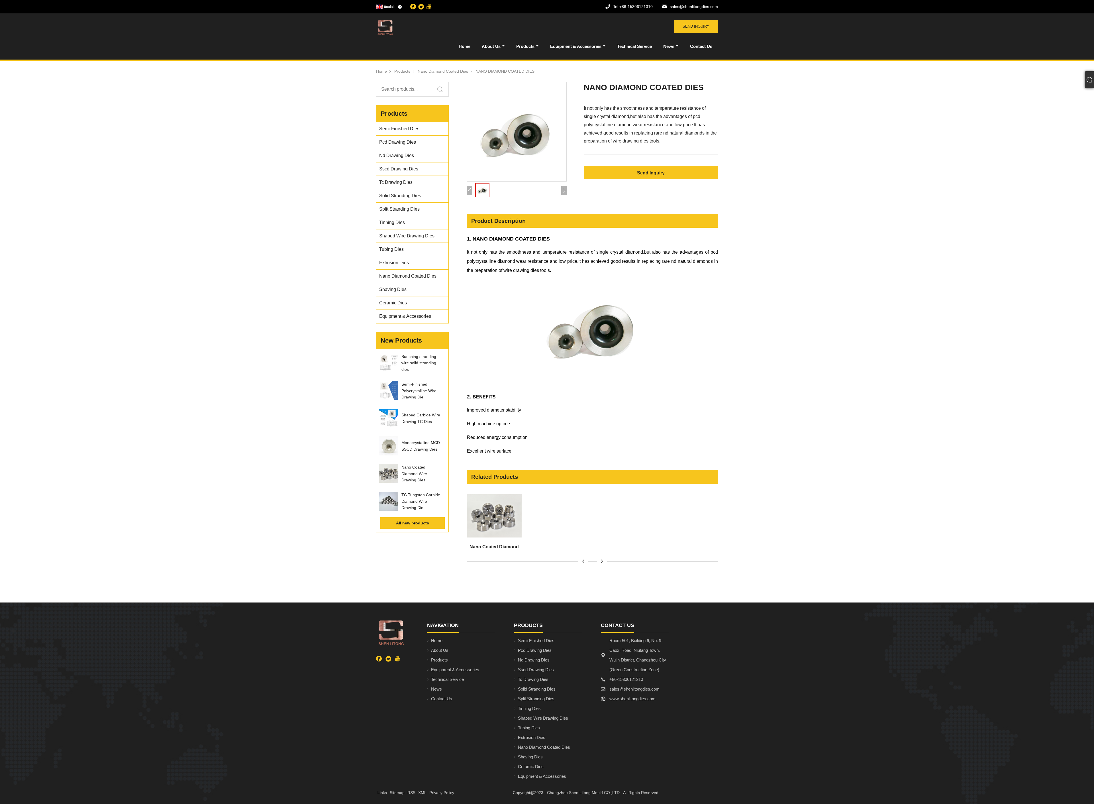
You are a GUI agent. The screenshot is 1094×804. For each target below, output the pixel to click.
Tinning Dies (529, 708)
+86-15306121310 (633, 6)
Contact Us (701, 46)
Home (464, 46)
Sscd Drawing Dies (536, 669)
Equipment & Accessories (575, 46)
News (668, 46)
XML (422, 792)
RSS (411, 792)
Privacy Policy (441, 792)
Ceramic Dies (531, 766)
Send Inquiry (696, 26)
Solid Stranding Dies (537, 689)
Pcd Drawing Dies (535, 650)
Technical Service (634, 46)
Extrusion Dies (531, 737)
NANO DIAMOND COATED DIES (504, 71)
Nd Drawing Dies (534, 660)
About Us (491, 46)
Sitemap (397, 792)
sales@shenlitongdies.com (694, 6)
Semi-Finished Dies (536, 640)
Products (525, 46)
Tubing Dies (529, 727)
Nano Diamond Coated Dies (443, 71)
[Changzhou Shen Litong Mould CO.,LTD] (405, 27)
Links (382, 792)
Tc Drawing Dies (533, 679)
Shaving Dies (530, 756)
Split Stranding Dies (536, 698)
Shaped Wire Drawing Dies (543, 718)
